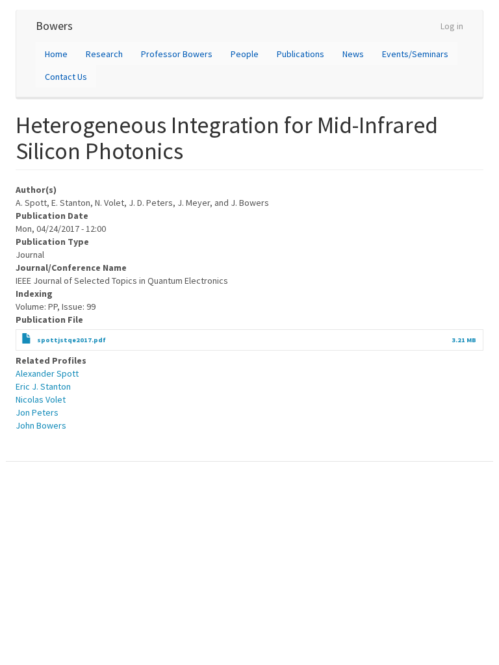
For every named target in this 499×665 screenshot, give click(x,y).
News (353, 54)
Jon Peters (37, 412)
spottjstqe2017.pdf (71, 340)
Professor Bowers (176, 54)
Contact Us (66, 76)
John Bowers (41, 425)
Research (104, 54)
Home (56, 54)
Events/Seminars (415, 54)
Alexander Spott (47, 373)
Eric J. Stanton (43, 386)
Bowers (54, 25)
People (245, 54)
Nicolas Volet (41, 399)
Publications (300, 54)
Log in (452, 26)
